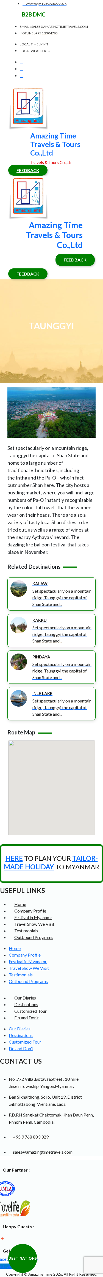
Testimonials (26, 930)
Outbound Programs (33, 937)
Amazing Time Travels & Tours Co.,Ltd (55, 144)
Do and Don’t (26, 1017)
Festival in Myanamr (33, 917)
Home (20, 904)
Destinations (26, 1004)
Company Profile (30, 910)
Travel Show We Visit (34, 924)
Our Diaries (25, 997)
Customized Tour (30, 1011)
